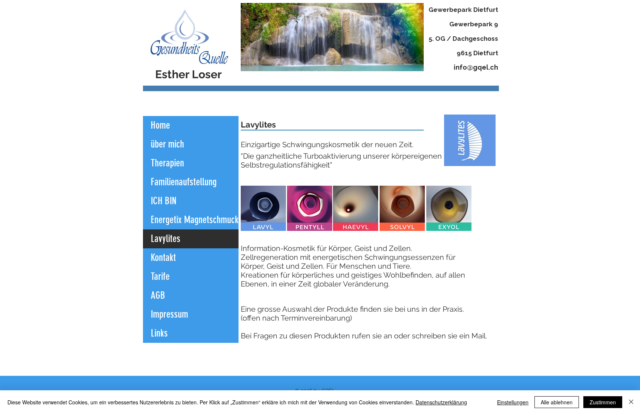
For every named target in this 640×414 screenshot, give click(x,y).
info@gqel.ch (476, 67)
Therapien (167, 163)
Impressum (169, 314)
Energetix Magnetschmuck (195, 220)
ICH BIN (164, 201)
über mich (167, 144)
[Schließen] (631, 402)
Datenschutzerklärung (441, 402)
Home (160, 125)
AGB (158, 295)
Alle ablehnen (557, 402)
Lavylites (165, 239)
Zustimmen (603, 402)
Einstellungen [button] (513, 402)
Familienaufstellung (184, 182)
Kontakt (163, 258)
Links (159, 333)
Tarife (160, 276)
